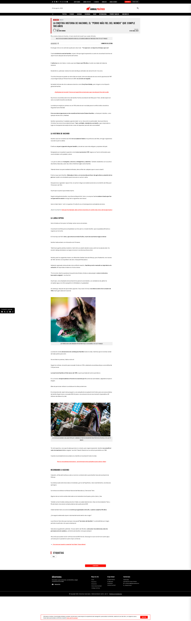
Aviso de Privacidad (72, 618)
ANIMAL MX (104, 2)
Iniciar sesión (135, 1)
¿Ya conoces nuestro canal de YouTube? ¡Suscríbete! (69, 544)
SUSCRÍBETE (127, 1)
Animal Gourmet (111, 585)
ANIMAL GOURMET (113, 2)
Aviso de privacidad (96, 586)
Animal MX (110, 583)
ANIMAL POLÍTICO (87, 2)
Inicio (92, 579)
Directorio (94, 584)
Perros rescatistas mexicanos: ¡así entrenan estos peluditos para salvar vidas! (81, 461)
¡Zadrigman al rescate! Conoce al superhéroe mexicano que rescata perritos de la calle (82, 92)
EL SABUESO (96, 2)
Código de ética (95, 588)
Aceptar (144, 617)
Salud (94, 14)
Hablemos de (125, 14)
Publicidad (126, 579)
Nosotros (93, 581)
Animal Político (111, 579)
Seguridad (87, 14)
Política (64, 14)
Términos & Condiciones (115, 594)
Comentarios (95, 565)
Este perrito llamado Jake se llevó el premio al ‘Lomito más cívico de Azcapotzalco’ (87, 210)
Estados (72, 14)
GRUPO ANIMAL (77, 2)
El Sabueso (110, 581)
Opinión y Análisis (114, 14)
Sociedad (79, 14)
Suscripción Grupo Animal (130, 581)
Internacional (103, 14)
